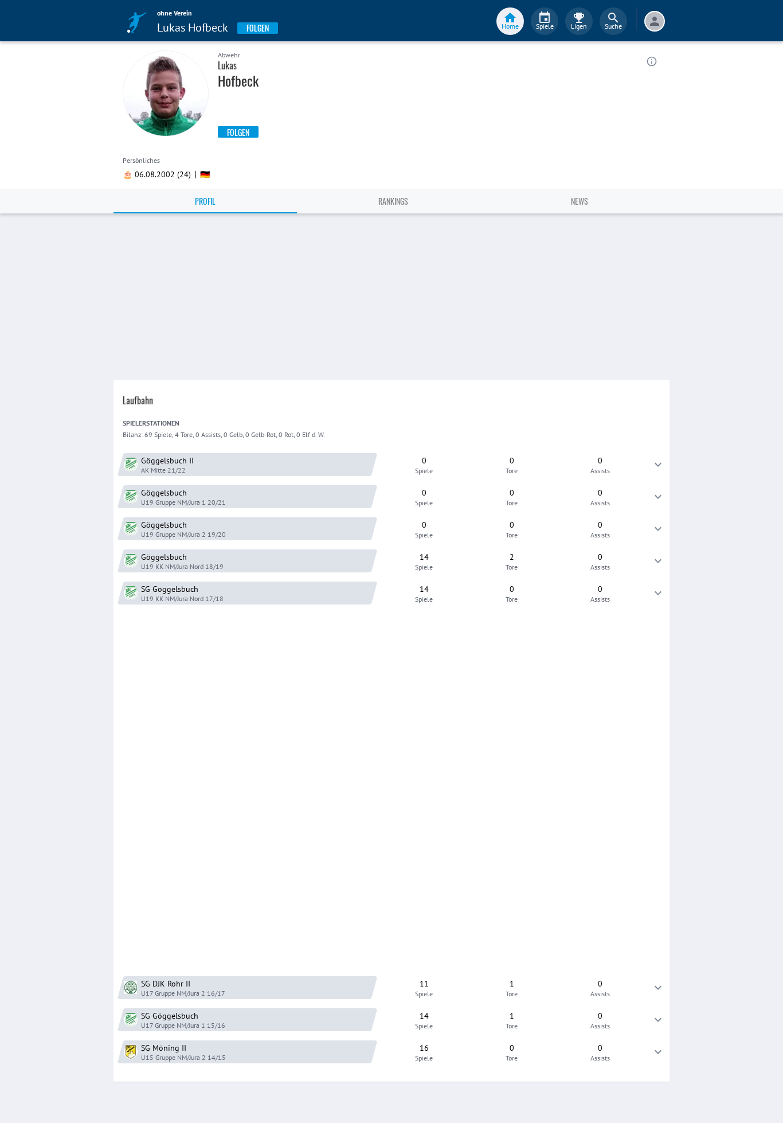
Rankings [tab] (393, 201)
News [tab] (579, 201)
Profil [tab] (205, 201)
